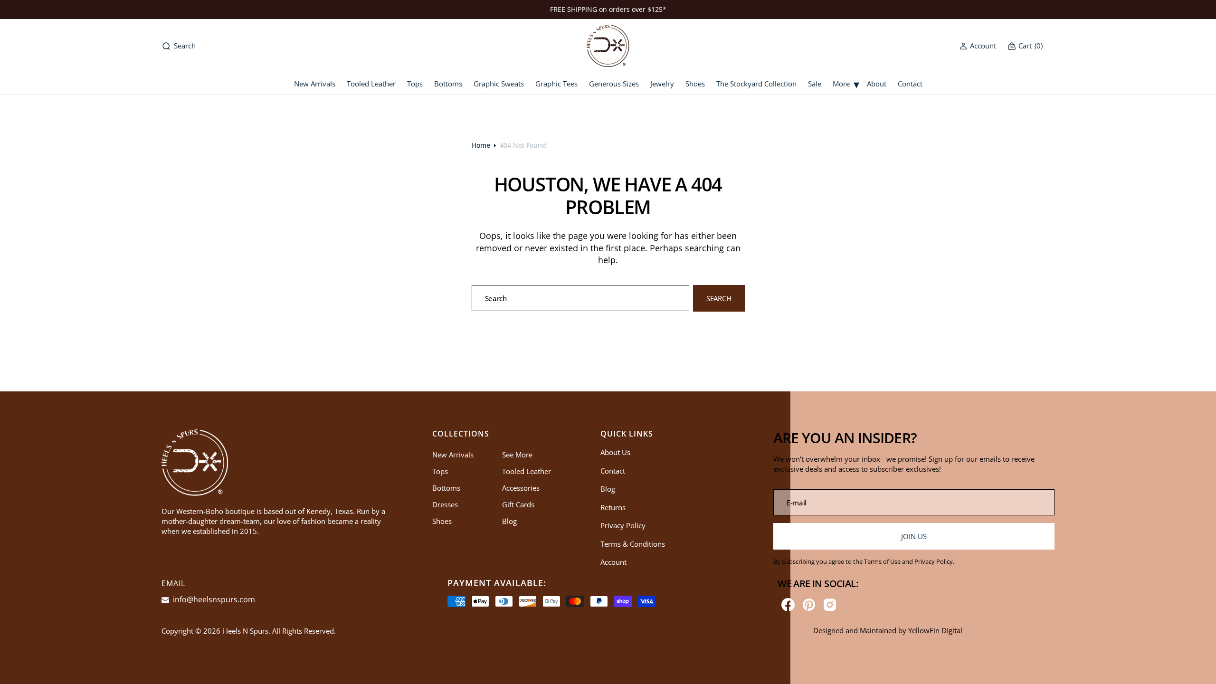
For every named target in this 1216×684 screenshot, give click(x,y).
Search (719, 298)
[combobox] (581, 298)
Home (481, 145)
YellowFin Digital (935, 630)
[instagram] (829, 604)
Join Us (913, 536)
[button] (978, 46)
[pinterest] (808, 604)
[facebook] (788, 604)
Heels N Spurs (245, 631)
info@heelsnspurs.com (213, 599)
